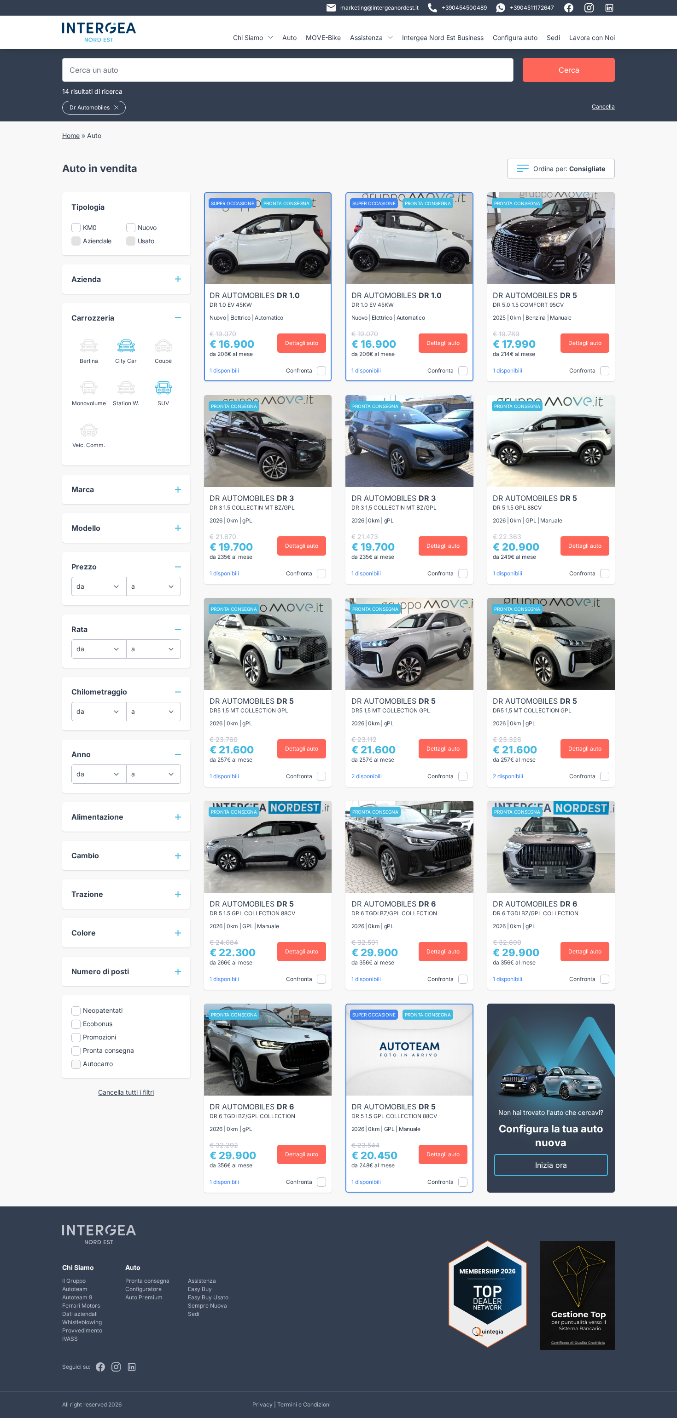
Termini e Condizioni (304, 1404)
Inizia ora (551, 1165)
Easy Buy (200, 1289)
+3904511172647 (532, 7)
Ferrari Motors (81, 1305)
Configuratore (143, 1289)
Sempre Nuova (207, 1305)
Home (71, 135)
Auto (289, 37)
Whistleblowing (82, 1322)
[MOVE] (99, 36)
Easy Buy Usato (208, 1297)
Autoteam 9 (77, 1297)
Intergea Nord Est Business (443, 37)
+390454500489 (464, 7)
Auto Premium (144, 1297)
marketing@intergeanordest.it (379, 7)
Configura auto (515, 37)
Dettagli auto (301, 342)
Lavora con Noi (592, 37)
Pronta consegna (147, 1280)
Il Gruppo (74, 1280)
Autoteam (75, 1289)
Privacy (262, 1404)
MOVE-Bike (323, 37)
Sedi (553, 37)
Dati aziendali (80, 1313)
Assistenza (202, 1280)
